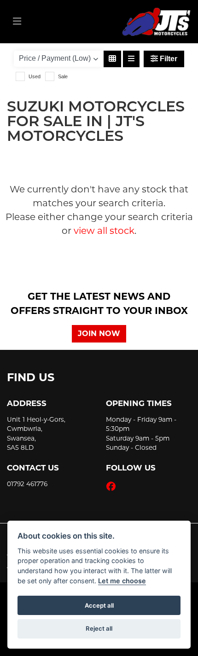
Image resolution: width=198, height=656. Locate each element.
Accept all (99, 605)
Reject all (99, 628)
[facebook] (113, 486)
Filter (167, 59)
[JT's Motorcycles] (156, 21)
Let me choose (122, 581)
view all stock (104, 230)
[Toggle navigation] (17, 22)
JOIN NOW (99, 333)
